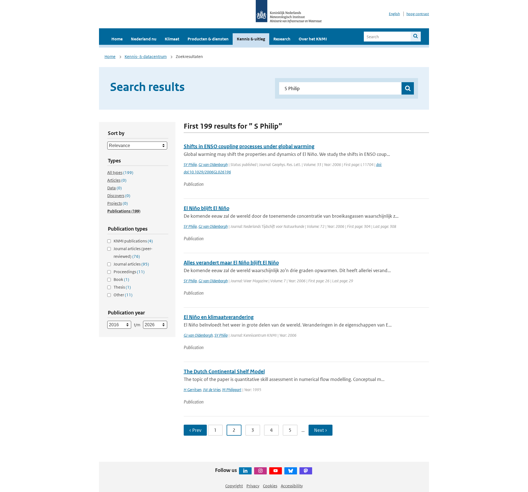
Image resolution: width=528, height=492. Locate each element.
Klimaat (172, 39)
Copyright (234, 485)
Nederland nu (143, 39)
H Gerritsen (192, 389)
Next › (320, 430)
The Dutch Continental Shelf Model (224, 371)
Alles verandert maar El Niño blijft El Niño (231, 262)
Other (123, 294)
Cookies (270, 485)
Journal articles (131, 264)
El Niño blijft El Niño (206, 208)
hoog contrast (417, 14)
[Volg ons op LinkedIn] (245, 471)
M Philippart (231, 389)
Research (281, 39)
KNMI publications (133, 241)
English (394, 14)
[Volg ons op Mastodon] (305, 471)
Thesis (122, 287)
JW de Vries (212, 389)
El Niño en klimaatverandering (219, 317)
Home (117, 39)
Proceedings (129, 271)
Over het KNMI (313, 39)
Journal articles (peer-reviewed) (133, 252)
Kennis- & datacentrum (146, 56)
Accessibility (292, 485)
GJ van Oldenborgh (213, 164)
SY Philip (190, 164)
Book (121, 279)
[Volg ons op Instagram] (260, 471)
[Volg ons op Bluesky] (290, 471)
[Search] (416, 37)
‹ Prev (195, 430)
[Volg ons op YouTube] (275, 471)
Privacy (252, 485)
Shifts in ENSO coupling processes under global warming (249, 146)
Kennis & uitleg (251, 39)
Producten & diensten (208, 39)
